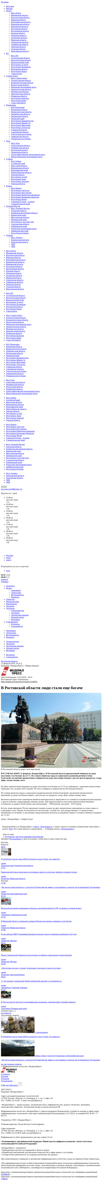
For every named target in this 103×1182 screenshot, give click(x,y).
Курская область (18, 33)
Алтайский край (18, 163)
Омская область (17, 175)
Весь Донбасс (17, 238)
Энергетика (16, 593)
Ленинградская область (21, 89)
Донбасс (9, 235)
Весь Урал (15, 143)
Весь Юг (14, 56)
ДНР (13, 247)
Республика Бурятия (20, 233)
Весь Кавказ (16, 188)
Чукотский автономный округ (24, 229)
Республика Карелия (20, 98)
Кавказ (9, 186)
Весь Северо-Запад (19, 78)
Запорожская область (20, 240)
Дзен (11, 829)
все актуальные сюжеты (11, 1064)
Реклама (9, 555)
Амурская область (19, 211)
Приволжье (11, 105)
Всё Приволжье (17, 107)
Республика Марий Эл (20, 123)
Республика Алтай (19, 177)
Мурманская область (20, 92)
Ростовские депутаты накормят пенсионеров (24, 837)
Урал (8, 141)
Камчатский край (18, 215)
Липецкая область (19, 35)
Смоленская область (19, 42)
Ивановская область (19, 26)
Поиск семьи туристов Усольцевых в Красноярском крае (59, 1056)
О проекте (5, 1074)
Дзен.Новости (46, 827)
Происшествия (12, 602)
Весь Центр (16, 13)
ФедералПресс (67, 829)
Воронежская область (20, 24)
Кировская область (19, 110)
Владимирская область (21, 22)
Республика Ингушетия (21, 193)
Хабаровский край (19, 226)
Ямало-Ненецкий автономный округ (27, 157)
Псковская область (19, 96)
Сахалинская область (20, 224)
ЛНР (13, 244)
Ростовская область (19, 69)
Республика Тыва (18, 179)
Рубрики (4, 582)
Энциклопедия (17, 611)
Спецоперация (41, 1032)
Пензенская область (19, 116)
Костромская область (20, 31)
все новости (6, 1013)
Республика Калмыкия (21, 67)
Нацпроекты (11, 604)
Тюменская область (19, 152)
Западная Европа (17, 975)
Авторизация (6, 1081)
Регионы (5, 2)
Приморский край (19, 220)
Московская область (19, 15)
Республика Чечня (19, 199)
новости (4, 579)
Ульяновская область (20, 136)
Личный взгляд (17, 617)
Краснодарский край (20, 62)
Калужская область (19, 29)
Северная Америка (19, 988)
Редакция (5, 1079)
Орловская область (19, 38)
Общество (10, 599)
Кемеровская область (20, 168)
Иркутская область (19, 166)
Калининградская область (22, 83)
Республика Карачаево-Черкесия (25, 197)
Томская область (18, 184)
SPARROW (5, 1174)
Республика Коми (18, 101)
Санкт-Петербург (18, 103)
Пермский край (17, 119)
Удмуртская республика (21, 134)
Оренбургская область (20, 114)
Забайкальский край (19, 231)
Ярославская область (20, 51)
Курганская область (19, 150)
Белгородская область (20, 17)
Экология (10, 606)
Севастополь (16, 74)
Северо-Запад (12, 76)
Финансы (15, 597)
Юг (7, 53)
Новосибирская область (21, 172)
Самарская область (19, 130)
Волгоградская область (21, 60)
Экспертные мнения (20, 615)
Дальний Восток (13, 206)
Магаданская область (20, 217)
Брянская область (18, 20)
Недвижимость (17, 595)
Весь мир (10, 6)
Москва (9, 8)
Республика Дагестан (20, 190)
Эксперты (10, 608)
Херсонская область (19, 242)
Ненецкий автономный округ (24, 87)
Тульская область (18, 49)
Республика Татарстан (20, 127)
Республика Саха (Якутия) (22, 222)
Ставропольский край (20, 204)
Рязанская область (18, 40)
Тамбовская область (19, 44)
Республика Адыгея (19, 65)
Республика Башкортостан (22, 121)
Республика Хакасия (20, 181)
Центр (8, 11)
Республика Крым (19, 71)
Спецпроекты (12, 622)
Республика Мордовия (20, 125)
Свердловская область (20, 145)
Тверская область (18, 47)
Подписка (15, 624)
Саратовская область (20, 132)
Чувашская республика (21, 139)
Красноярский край (19, 170)
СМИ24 (4, 1179)
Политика (10, 586)
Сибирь (9, 159)
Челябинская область (20, 148)
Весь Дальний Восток (20, 208)
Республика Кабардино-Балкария (25, 195)
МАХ (36, 827)
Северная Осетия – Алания (22, 202)
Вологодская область (20, 85)
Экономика (16, 590)
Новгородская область (20, 94)
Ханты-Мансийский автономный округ (28, 154)
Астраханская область (20, 58)
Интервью (15, 620)
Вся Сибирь (16, 161)
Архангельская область (21, 80)
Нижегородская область (21, 112)
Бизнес (9, 588)
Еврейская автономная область (24, 213)
